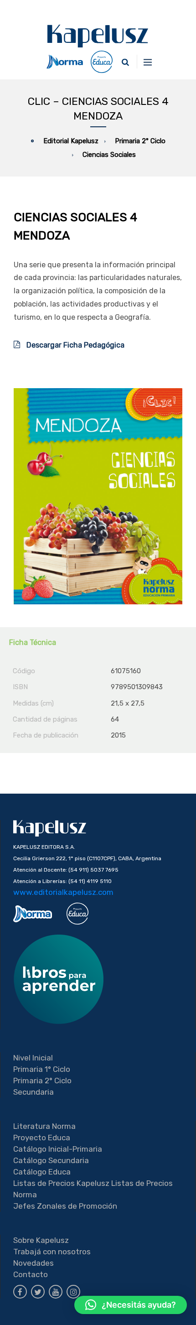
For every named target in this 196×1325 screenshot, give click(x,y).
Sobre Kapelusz (41, 1240)
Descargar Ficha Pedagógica (74, 345)
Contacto (30, 1274)
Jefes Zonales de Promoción (65, 1206)
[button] (130, 1305)
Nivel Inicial (33, 1057)
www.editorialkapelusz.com (63, 892)
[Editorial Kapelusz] (98, 36)
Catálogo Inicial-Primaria (57, 1149)
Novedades (33, 1263)
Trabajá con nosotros (52, 1251)
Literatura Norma (44, 1126)
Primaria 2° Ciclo (42, 1080)
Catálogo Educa (42, 1171)
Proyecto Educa (41, 1137)
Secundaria (33, 1091)
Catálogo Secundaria (51, 1160)
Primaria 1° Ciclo (41, 1069)
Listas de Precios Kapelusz (61, 1183)
